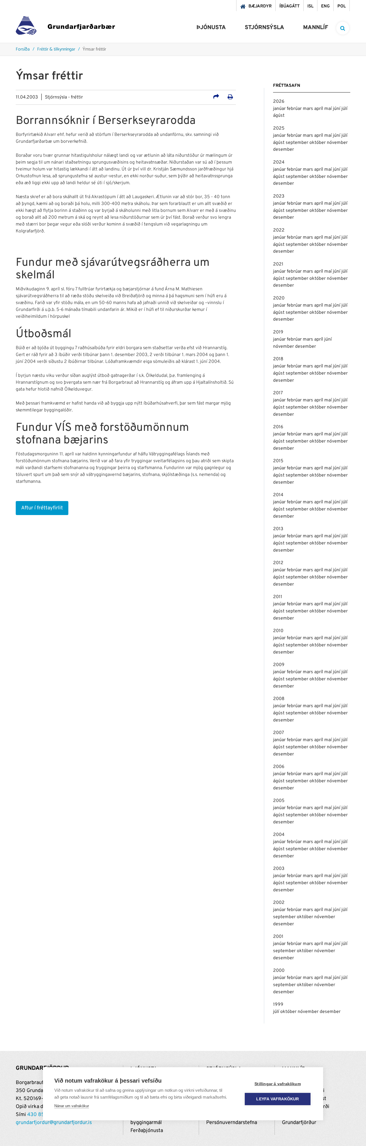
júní (337, 109)
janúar (280, 109)
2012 (278, 563)
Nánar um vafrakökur (71, 1106)
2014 (278, 495)
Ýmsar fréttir (94, 49)
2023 (279, 196)
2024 (279, 162)
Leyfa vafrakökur (277, 1099)
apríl (319, 109)
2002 (279, 903)
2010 (278, 631)
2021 (278, 264)
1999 (278, 1005)
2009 (279, 665)
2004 (279, 835)
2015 (278, 461)
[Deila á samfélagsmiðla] (216, 98)
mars (308, 109)
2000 (279, 971)
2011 (277, 597)
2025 (279, 128)
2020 (279, 298)
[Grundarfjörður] (65, 27)
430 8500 (39, 1114)
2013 (278, 529)
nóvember (337, 143)
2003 (279, 869)
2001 (278, 937)
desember (283, 149)
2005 (279, 801)
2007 (278, 733)
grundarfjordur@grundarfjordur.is (54, 1122)
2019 (278, 332)
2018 (278, 359)
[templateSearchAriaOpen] (342, 28)
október (318, 143)
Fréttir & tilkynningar (56, 49)
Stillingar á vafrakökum (277, 1084)
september (297, 143)
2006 (279, 767)
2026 (279, 101)
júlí (344, 109)
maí (328, 109)
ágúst (279, 115)
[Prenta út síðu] (230, 98)
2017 (278, 393)
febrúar (295, 109)
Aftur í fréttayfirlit (42, 508)
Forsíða (23, 49)
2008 (279, 699)
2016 (278, 427)
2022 (279, 230)
